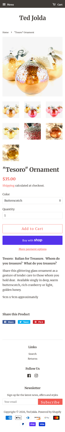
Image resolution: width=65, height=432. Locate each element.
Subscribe (50, 402)
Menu (10, 4)
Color (6, 194)
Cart (59, 4)
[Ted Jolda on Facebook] (29, 376)
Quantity (8, 209)
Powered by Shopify (49, 411)
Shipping (8, 185)
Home (5, 32)
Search (32, 353)
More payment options (32, 249)
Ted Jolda (32, 18)
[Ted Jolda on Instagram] (36, 376)
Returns (32, 358)
